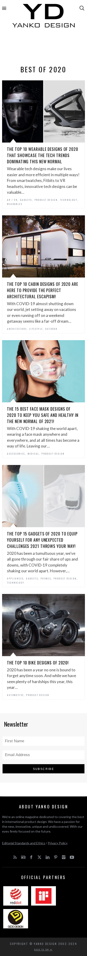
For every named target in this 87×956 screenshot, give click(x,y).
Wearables (14, 204)
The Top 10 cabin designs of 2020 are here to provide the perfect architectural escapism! (42, 290)
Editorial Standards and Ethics (23, 843)
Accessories (16, 453)
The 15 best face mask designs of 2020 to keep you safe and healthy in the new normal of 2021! (42, 415)
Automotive (15, 695)
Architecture (17, 328)
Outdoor (51, 328)
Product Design (46, 200)
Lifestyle (36, 328)
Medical (33, 453)
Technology (68, 200)
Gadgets (26, 200)
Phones (46, 578)
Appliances (15, 578)
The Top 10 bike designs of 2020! (38, 663)
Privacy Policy (58, 843)
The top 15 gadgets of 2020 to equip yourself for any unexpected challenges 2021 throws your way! (42, 540)
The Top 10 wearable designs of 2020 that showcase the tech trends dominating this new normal (42, 155)
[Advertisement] (43, 47)
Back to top (42, 949)
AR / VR (12, 200)
